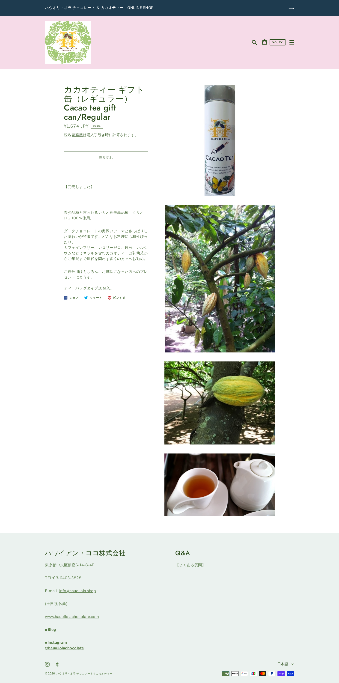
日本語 (283, 664)
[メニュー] (292, 42)
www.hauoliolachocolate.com (72, 616)
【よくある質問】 (190, 565)
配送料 (77, 135)
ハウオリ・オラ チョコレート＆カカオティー (84, 673)
